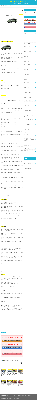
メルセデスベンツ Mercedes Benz (28, 116)
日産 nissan (3, 332)
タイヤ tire (26, 77)
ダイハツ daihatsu (27, 79)
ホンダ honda (26, 102)
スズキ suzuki (26, 69)
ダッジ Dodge (26, 82)
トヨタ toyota (26, 87)
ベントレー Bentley (27, 100)
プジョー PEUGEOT (27, 97)
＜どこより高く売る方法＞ (13, 3)
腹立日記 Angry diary (27, 145)
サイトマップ (29, 395)
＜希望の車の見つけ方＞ (20, 3)
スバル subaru (26, 74)
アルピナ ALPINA (27, 46)
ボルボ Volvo (26, 105)
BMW (25, 33)
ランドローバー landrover (28, 119)
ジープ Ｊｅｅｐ (27, 66)
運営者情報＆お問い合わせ (5, 395)
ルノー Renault (27, 124)
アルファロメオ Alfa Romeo (29, 48)
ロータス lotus (26, 129)
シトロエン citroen (27, 59)
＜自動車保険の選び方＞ (26, 3)
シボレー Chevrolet (27, 61)
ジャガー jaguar (27, 64)
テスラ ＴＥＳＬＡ (27, 84)
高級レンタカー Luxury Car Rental (29, 151)
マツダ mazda (26, 113)
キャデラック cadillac (27, 51)
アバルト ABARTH (27, 43)
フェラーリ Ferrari (27, 92)
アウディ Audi (26, 41)
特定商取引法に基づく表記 (22, 395)
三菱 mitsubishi (26, 132)
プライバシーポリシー (14, 395)
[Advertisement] (12, 32)
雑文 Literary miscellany (28, 148)
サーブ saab (26, 56)
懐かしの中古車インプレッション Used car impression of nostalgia (29, 139)
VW (24, 38)
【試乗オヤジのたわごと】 (18, 1)
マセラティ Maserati (27, 110)
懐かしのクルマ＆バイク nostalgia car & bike (28, 135)
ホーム (8, 3)
